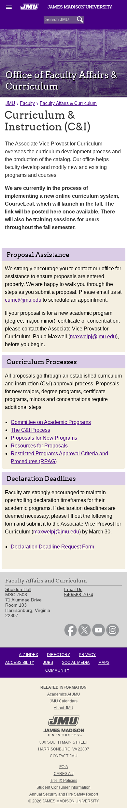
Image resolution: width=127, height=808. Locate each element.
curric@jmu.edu (23, 300)
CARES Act (64, 773)
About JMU (63, 708)
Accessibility (19, 662)
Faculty (27, 103)
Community (57, 670)
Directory (58, 654)
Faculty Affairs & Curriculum (68, 103)
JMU (10, 103)
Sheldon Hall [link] (18, 589)
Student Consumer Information (63, 787)
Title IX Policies (63, 780)
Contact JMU (64, 756)
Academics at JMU (63, 694)
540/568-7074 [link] (78, 594)
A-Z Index (28, 654)
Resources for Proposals (39, 445)
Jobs (48, 662)
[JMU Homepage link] (63, 735)
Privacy (87, 654)
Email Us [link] (73, 589)
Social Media (76, 662)
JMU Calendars (64, 701)
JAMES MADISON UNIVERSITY (70, 801)
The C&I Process (30, 430)
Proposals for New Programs (44, 438)
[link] (70, 634)
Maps (103, 662)
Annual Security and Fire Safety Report (63, 794)
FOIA (63, 767)
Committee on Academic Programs (51, 422)
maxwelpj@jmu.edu (93, 336)
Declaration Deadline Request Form (52, 546)
